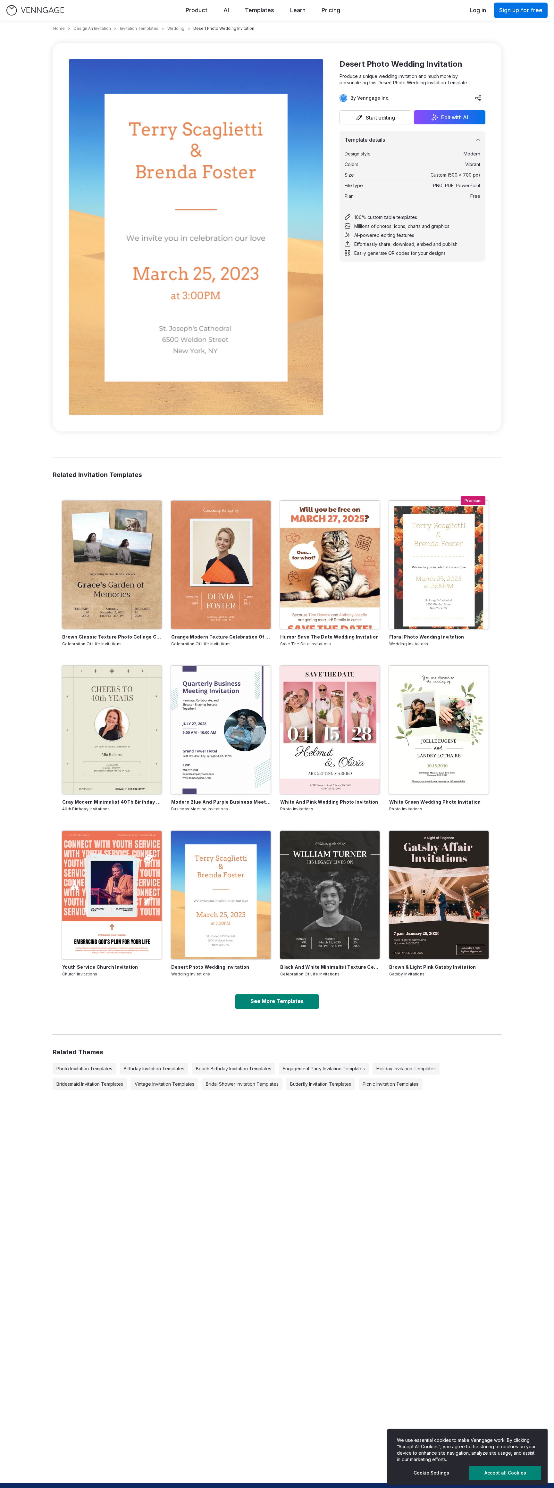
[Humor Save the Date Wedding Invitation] (330, 565)
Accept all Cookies (505, 1472)
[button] (375, 117)
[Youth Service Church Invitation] (112, 895)
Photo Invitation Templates (84, 1068)
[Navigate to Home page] (35, 10)
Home (59, 28)
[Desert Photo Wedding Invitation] (221, 895)
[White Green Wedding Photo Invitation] (439, 730)
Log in (478, 10)
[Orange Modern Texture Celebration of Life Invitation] (221, 565)
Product (196, 10)
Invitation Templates (139, 28)
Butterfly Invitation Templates (320, 1084)
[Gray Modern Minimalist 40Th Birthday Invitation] (112, 730)
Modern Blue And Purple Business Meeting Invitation (221, 802)
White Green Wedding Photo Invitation (435, 802)
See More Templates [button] (277, 1001)
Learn (298, 10)
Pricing (331, 10)
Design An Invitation (92, 28)
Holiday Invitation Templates (406, 1068)
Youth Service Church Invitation (100, 967)
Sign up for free (520, 10)
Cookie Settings (431, 1472)
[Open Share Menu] (478, 98)
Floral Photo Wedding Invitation (426, 637)
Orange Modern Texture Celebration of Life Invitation (221, 637)
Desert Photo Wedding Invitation (210, 967)
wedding (175, 28)
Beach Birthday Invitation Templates (233, 1068)
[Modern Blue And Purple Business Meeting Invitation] (221, 730)
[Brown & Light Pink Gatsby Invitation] (439, 895)
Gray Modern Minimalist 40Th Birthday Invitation (112, 802)
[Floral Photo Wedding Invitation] (439, 565)
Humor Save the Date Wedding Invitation (329, 637)
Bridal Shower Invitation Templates (242, 1084)
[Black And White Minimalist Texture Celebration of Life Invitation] (330, 895)
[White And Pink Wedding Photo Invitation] (330, 730)
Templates (259, 10)
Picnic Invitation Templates (390, 1084)
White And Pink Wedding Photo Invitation (329, 802)
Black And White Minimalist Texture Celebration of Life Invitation (330, 967)
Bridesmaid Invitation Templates (89, 1084)
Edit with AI (454, 117)
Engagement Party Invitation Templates (324, 1068)
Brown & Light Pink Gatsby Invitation (432, 967)
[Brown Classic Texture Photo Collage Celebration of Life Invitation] (112, 565)
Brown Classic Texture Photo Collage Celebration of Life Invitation (112, 637)
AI (226, 10)
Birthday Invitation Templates (154, 1068)
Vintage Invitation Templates (164, 1084)
